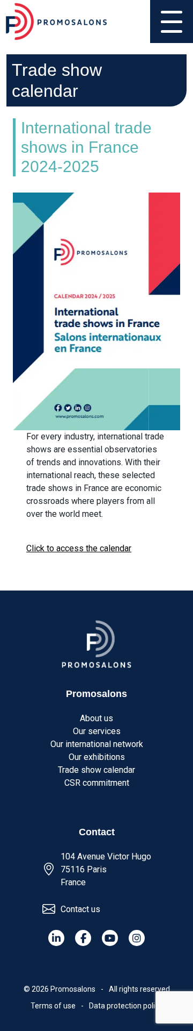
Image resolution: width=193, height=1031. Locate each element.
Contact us (80, 909)
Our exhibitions (97, 757)
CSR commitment (96, 783)
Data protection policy (125, 1005)
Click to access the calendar (78, 548)
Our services (97, 731)
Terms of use (53, 1005)
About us (96, 718)
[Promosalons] (56, 21)
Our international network (96, 744)
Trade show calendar (96, 770)
